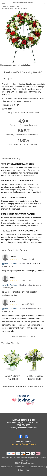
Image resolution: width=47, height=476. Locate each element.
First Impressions (26, 285)
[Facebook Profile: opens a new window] (20, 436)
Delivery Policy (23, 470)
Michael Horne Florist (23, 3)
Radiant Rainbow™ (26, 309)
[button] (41, 470)
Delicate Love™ (25, 264)
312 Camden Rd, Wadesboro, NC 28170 (23, 422)
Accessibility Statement (37, 467)
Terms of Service (6, 467)
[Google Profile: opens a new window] (26, 436)
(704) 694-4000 (23, 425)
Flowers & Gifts (14, 6)
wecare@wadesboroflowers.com (23, 427)
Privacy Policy (20, 467)
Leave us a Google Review (23, 444)
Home (4, 6)
